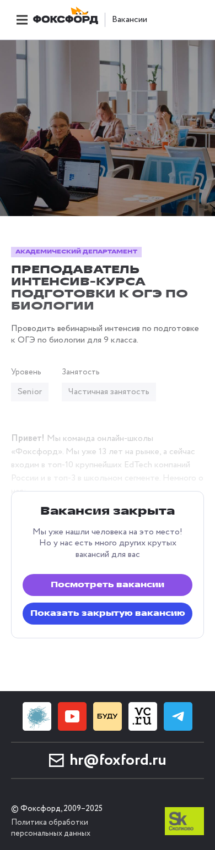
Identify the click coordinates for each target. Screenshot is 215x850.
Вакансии (129, 20)
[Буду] (107, 716)
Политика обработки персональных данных (50, 828)
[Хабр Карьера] (37, 716)
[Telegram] (178, 716)
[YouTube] (72, 716)
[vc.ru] (142, 716)
